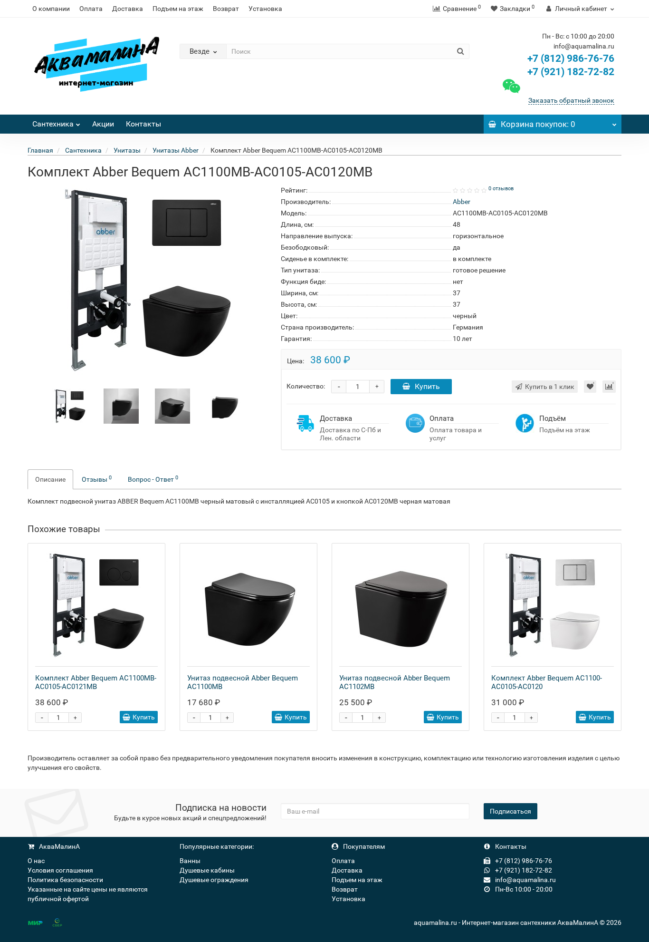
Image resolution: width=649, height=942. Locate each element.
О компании (51, 8)
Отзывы (97, 479)
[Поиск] (460, 51)
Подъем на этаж (178, 8)
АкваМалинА (59, 846)
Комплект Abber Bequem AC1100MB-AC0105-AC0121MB (95, 682)
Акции (103, 123)
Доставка (127, 8)
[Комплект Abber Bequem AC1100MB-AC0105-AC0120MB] (69, 405)
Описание (50, 479)
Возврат (226, 8)
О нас (36, 860)
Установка (265, 8)
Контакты (143, 123)
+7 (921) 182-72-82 (569, 72)
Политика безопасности (65, 880)
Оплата (91, 8)
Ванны (190, 860)
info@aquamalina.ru (525, 880)
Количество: (305, 386)
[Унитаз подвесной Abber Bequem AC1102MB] (400, 605)
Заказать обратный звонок (571, 100)
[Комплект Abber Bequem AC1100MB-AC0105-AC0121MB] (96, 605)
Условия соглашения (60, 870)
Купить (427, 386)
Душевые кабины (207, 870)
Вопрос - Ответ (153, 479)
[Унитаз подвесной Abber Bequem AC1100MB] (248, 605)
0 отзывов (501, 188)
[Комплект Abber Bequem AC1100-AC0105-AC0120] (552, 605)
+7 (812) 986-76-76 (570, 58)
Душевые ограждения (214, 880)
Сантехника (53, 123)
